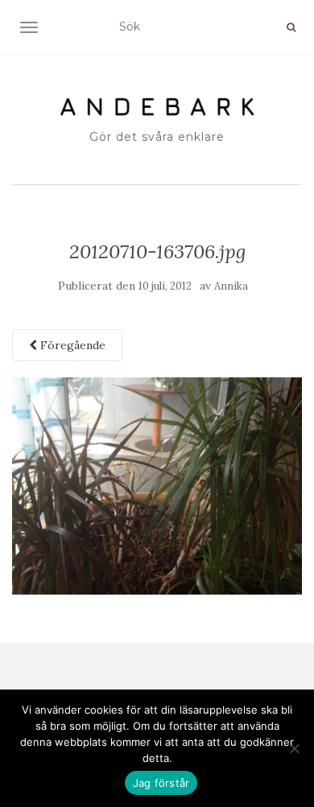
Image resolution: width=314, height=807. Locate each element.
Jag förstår (161, 782)
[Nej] (294, 748)
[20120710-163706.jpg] (157, 485)
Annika (231, 286)
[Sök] (291, 27)
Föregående (71, 345)
